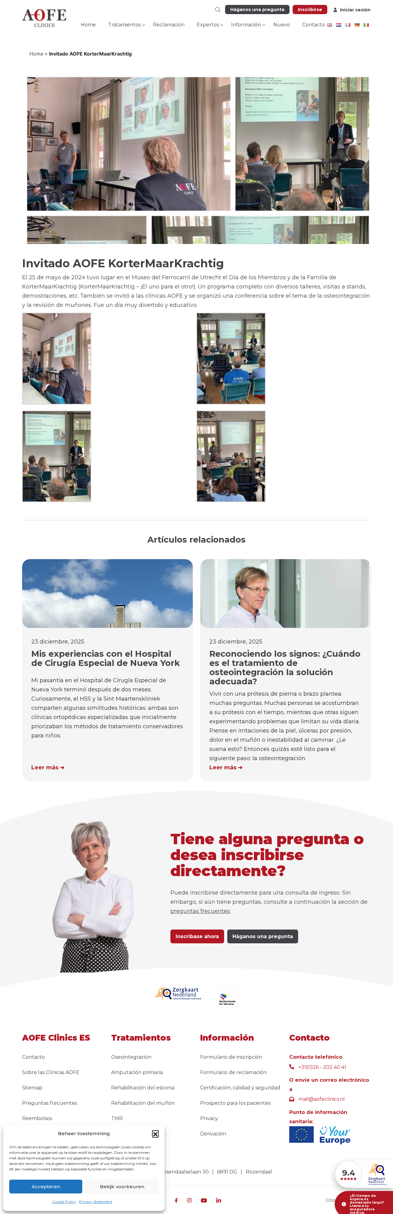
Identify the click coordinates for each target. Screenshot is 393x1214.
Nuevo (281, 25)
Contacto (313, 25)
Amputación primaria (137, 1072)
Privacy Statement (95, 1201)
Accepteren (46, 1186)
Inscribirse (310, 9)
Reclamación (169, 25)
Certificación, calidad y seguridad (240, 1088)
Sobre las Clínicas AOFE (51, 1072)
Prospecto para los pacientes (235, 1103)
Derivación (213, 1134)
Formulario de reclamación (233, 1072)
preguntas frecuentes (200, 911)
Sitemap (32, 1088)
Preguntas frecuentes (49, 1103)
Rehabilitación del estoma (142, 1088)
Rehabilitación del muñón (143, 1103)
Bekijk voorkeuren (122, 1186)
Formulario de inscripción (231, 1057)
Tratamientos (124, 25)
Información (246, 25)
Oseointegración (131, 1057)
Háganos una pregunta (257, 9)
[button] (155, 1134)
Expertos (208, 25)
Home (88, 25)
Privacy (209, 1118)
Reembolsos (37, 1118)
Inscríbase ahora (197, 936)
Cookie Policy (64, 1201)
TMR (117, 1118)
